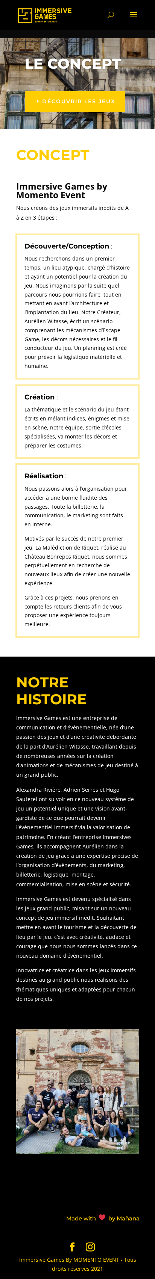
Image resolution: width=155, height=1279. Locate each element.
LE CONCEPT (73, 63)
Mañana (128, 1218)
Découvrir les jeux (78, 101)
